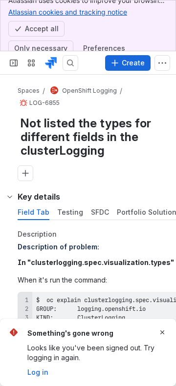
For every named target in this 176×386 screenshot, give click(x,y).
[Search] (70, 63)
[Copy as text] (168, 302)
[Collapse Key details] (10, 197)
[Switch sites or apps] (31, 63)
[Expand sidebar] (14, 63)
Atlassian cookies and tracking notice (67, 12)
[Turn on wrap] (150, 302)
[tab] (33, 212)
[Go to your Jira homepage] (51, 63)
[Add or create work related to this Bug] (25, 173)
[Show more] (162, 63)
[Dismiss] (162, 332)
